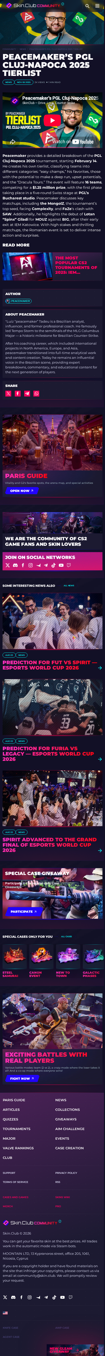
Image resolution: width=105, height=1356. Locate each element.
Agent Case (11, 1337)
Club (7, 1158)
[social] (5, 1297)
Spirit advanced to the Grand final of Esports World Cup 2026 (50, 845)
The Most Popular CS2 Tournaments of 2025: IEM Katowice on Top (76, 265)
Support (9, 1173)
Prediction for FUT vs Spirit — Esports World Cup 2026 (50, 665)
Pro (58, 1206)
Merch (8, 1206)
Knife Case (10, 1327)
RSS (57, 1182)
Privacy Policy (66, 1173)
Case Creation (69, 1148)
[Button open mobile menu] (97, 6)
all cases (66, 936)
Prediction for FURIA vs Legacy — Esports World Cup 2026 (48, 754)
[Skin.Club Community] (35, 5)
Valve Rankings (18, 1148)
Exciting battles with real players (46, 1058)
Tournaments (16, 1129)
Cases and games (15, 1197)
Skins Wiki (62, 1197)
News (23, 49)
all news (69, 585)
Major (9, 1138)
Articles (11, 1110)
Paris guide (26, 476)
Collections (67, 1110)
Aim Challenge (70, 1129)
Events (62, 1138)
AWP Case (62, 1327)
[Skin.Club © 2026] (32, 1223)
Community (9, 49)
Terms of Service (15, 1182)
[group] (15, 961)
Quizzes (10, 1119)
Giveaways (65, 1119)
